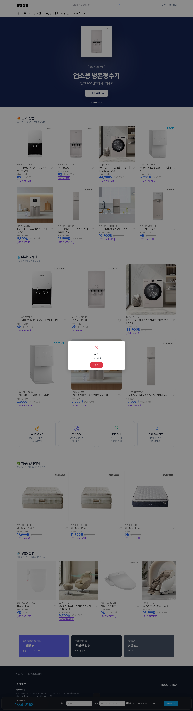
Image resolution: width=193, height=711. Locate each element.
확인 (96, 365)
